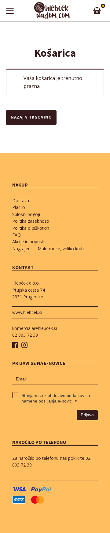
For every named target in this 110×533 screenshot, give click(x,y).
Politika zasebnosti (30, 221)
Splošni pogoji (26, 214)
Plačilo (18, 207)
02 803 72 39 (25, 335)
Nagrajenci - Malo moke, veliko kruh (48, 248)
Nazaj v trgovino (31, 117)
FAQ (16, 235)
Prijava (87, 414)
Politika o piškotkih (30, 228)
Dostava (20, 200)
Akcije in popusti (28, 241)
